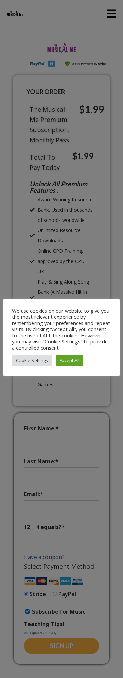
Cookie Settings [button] (32, 360)
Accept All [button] (69, 360)
